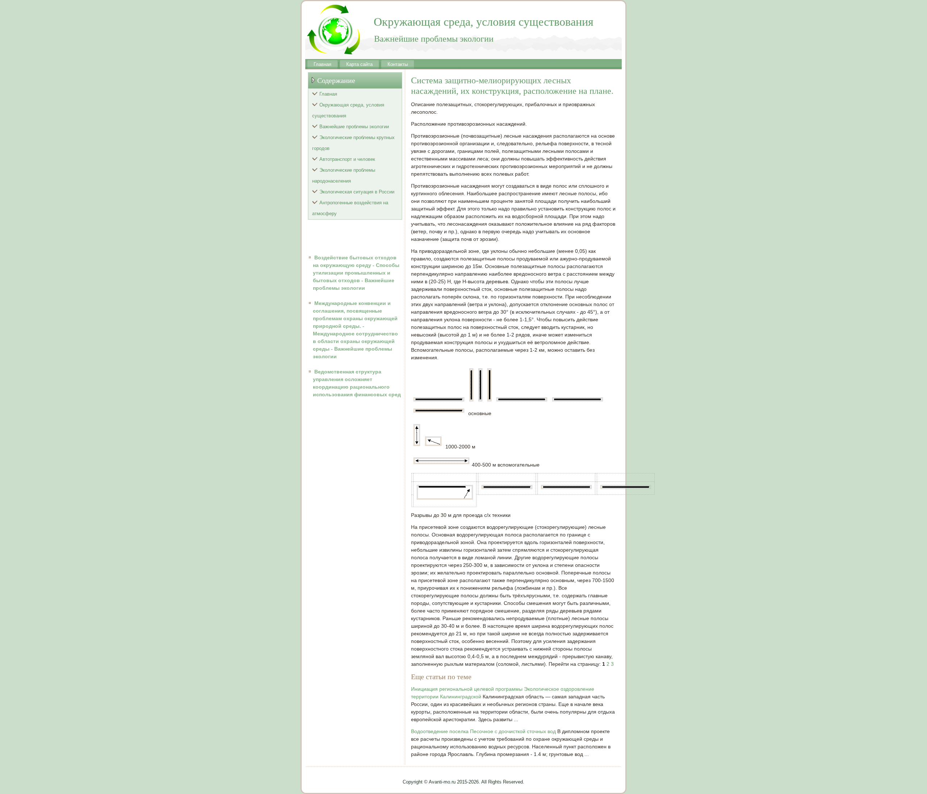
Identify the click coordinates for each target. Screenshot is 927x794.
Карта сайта (359, 64)
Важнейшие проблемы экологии (354, 126)
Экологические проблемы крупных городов (353, 143)
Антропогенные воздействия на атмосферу (350, 208)
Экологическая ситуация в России (356, 192)
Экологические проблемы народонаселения (343, 175)
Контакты (397, 64)
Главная (322, 64)
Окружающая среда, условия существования (348, 110)
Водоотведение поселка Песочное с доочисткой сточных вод (483, 731)
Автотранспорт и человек (347, 159)
